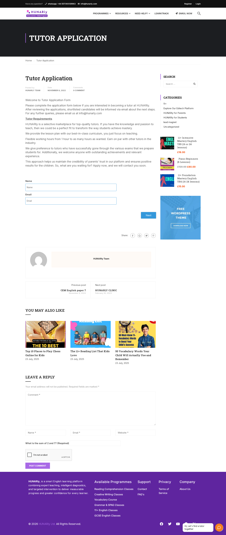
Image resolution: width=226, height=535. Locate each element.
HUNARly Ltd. (47, 523)
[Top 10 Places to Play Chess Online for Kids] (45, 334)
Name (28, 181)
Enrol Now (185, 13)
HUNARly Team (32, 90)
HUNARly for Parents (174, 112)
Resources (121, 13)
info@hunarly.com (89, 4)
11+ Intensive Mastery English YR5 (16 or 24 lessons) (187, 142)
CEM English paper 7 (73, 290)
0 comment (79, 90)
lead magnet (169, 122)
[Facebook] (132, 235)
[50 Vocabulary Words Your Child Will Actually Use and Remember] (135, 334)
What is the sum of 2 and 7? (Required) (47, 443)
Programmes (101, 13)
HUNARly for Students (175, 117)
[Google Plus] (139, 235)
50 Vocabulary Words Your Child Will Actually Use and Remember (133, 355)
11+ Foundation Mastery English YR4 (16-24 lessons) (188, 178)
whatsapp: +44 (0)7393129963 (62, 4)
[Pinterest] (153, 235)
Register (188, 4)
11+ (165, 103)
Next (148, 215)
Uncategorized (171, 126)
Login (198, 4)
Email (28, 194)
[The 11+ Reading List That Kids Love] (90, 334)
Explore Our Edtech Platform (178, 108)
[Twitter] (146, 235)
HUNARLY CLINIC (106, 290)
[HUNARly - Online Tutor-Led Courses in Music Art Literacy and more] (36, 13)
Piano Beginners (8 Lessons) (187, 160)
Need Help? (141, 13)
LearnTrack (162, 13)
